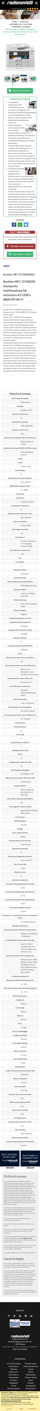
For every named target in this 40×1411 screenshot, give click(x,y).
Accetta (9, 1408)
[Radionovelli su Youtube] (20, 1316)
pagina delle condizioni (29, 1252)
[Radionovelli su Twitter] (14, 1316)
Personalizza (32, 1408)
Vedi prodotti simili (21, 254)
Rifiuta (21, 1408)
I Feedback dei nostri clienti (19, 8)
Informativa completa (7, 1406)
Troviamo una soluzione (21, 246)
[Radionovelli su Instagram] (26, 1316)
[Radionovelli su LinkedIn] (31, 1316)
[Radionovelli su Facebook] (9, 1316)
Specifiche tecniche (21, 91)
